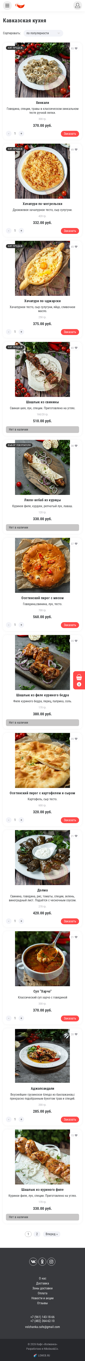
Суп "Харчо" (42, 991)
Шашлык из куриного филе (42, 1189)
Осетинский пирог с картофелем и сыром (42, 793)
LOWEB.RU (44, 1355)
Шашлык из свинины (42, 402)
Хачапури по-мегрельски (42, 204)
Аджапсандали (42, 1088)
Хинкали (42, 103)
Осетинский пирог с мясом (42, 598)
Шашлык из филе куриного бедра (42, 695)
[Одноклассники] (42, 1262)
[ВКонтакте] (33, 1262)
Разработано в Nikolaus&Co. (42, 1348)
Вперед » (52, 1234)
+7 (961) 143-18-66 (42, 1317)
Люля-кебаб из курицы (42, 500)
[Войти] (77, 5)
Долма (42, 890)
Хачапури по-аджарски (42, 301)
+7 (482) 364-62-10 (42, 1321)
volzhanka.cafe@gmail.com (42, 1327)
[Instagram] (51, 1262)
